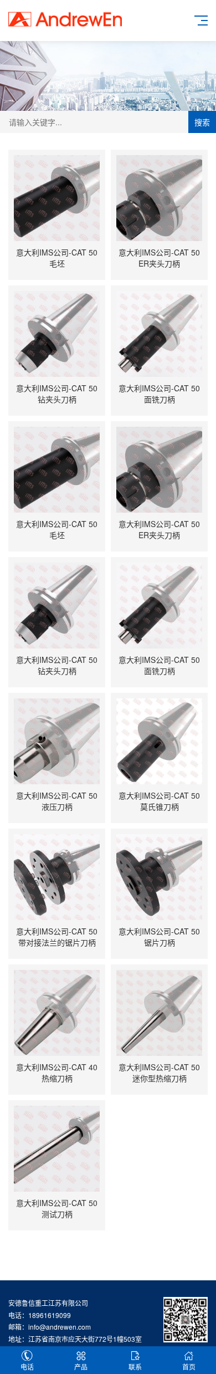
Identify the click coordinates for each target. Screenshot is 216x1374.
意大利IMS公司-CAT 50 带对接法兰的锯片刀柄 (56, 937)
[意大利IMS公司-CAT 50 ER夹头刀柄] (159, 198)
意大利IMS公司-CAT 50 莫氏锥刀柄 (159, 801)
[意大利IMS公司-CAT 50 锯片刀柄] (159, 877)
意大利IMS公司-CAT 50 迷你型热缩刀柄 (159, 1072)
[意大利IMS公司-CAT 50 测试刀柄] (57, 1149)
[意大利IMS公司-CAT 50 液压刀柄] (57, 741)
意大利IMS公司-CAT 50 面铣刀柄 (159, 393)
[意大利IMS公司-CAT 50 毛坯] (57, 198)
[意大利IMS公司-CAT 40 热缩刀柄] (57, 1013)
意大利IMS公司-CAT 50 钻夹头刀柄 (56, 393)
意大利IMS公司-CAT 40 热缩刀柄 (56, 1072)
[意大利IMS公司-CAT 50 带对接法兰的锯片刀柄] (57, 877)
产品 (81, 1366)
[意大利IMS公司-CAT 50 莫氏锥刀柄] (159, 741)
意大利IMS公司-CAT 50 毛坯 (56, 258)
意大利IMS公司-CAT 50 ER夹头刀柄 (159, 258)
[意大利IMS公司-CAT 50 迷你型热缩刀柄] (159, 1013)
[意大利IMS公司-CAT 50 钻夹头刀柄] (57, 334)
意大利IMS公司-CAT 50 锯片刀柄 (159, 937)
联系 (135, 1366)
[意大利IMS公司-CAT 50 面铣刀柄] (159, 334)
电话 (27, 1366)
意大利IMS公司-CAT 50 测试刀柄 (56, 1208)
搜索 (202, 121)
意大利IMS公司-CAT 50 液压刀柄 (56, 801)
